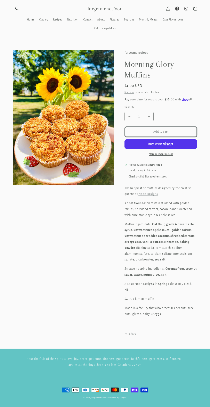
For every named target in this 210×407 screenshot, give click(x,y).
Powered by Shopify (117, 398)
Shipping (129, 92)
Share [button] (132, 333)
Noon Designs (148, 194)
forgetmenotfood (99, 398)
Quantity (129, 107)
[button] (17, 8)
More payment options (161, 154)
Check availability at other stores (148, 176)
